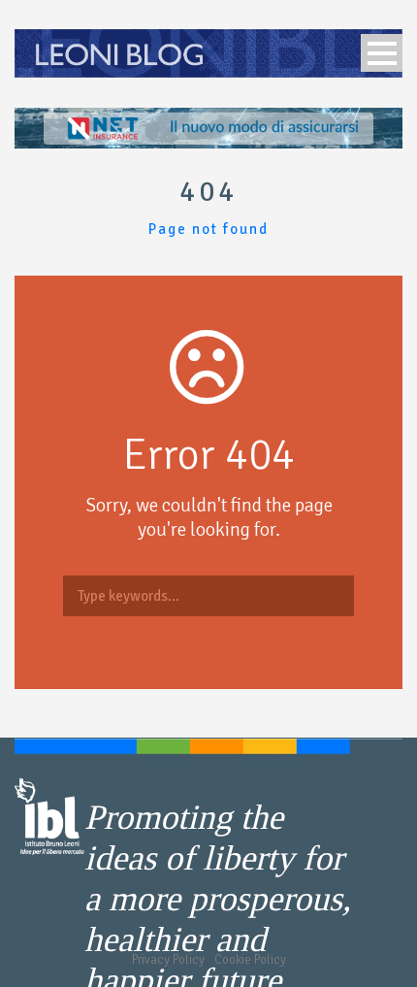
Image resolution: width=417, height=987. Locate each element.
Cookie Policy (250, 960)
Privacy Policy (168, 960)
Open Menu (381, 53)
